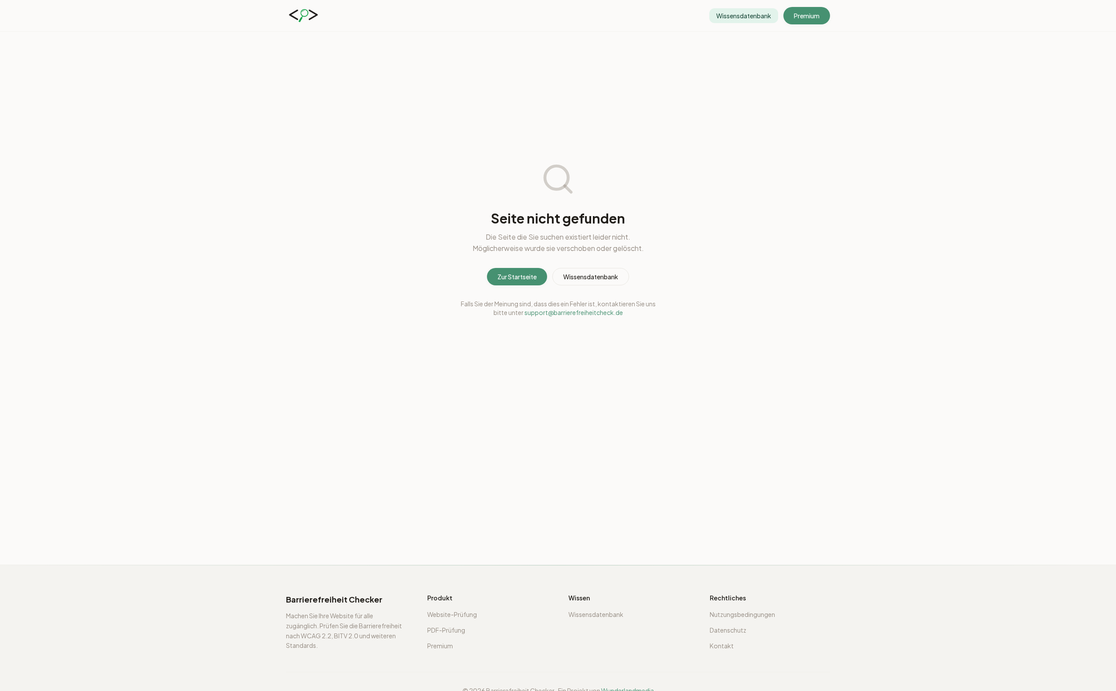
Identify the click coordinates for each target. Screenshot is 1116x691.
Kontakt (722, 646)
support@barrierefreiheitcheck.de (573, 312)
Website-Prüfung (452, 614)
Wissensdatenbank (590, 277)
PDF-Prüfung (446, 630)
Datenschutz (728, 630)
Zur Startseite (517, 277)
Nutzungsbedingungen (742, 614)
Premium (807, 16)
